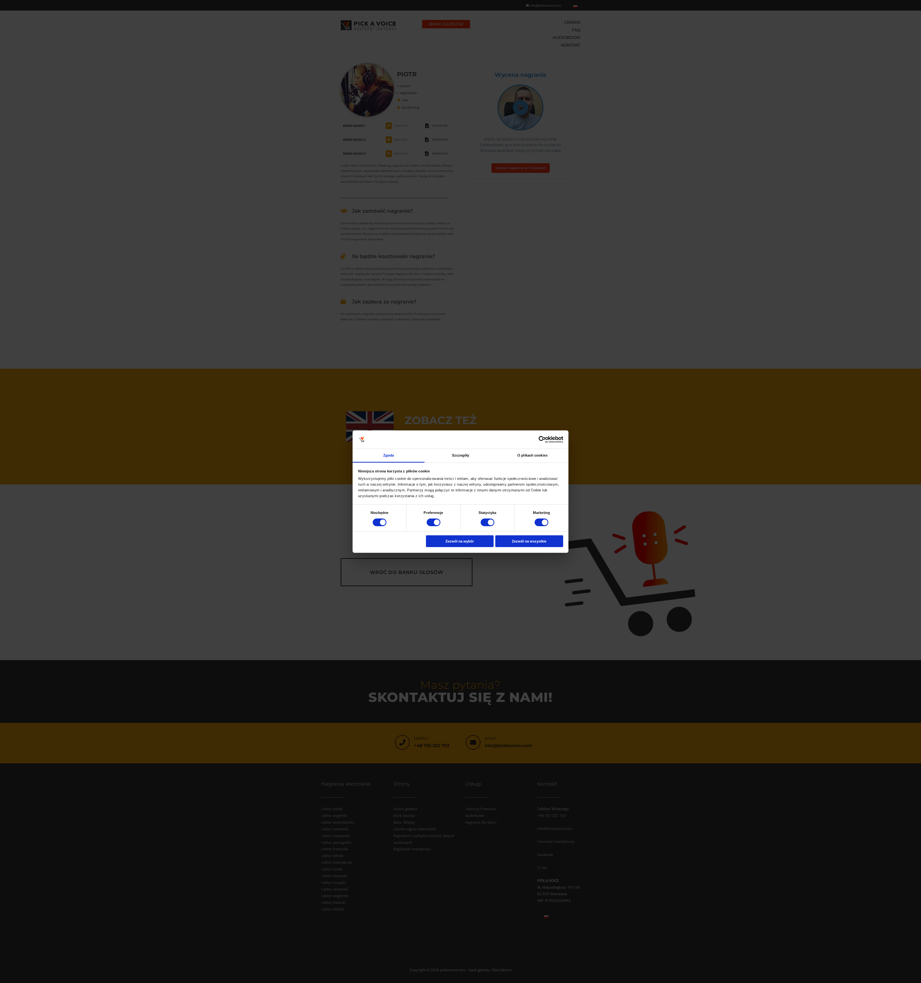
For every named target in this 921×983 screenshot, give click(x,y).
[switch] (433, 522)
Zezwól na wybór (459, 541)
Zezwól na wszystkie (529, 541)
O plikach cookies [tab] (532, 455)
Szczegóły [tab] (460, 455)
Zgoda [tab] (388, 455)
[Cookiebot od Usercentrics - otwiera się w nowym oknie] (542, 439)
